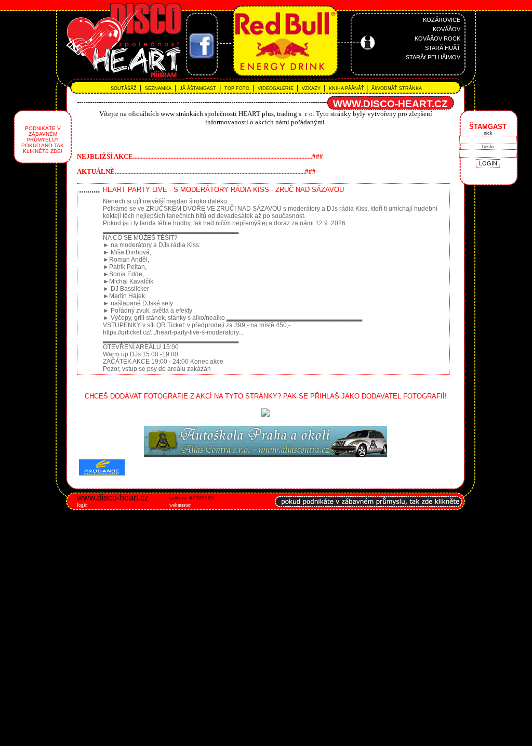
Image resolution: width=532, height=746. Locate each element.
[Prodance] (265, 455)
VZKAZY (312, 88)
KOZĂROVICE (441, 20)
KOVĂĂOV (446, 29)
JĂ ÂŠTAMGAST (198, 88)
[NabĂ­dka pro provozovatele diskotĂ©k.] (369, 513)
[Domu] (98, 78)
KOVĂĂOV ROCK (437, 38)
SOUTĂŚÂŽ (125, 88)
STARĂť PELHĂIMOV (433, 57)
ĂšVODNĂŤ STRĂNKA (396, 88)
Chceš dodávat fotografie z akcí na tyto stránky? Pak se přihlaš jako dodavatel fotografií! (266, 396)
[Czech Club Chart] (265, 414)
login (82, 505)
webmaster (180, 505)
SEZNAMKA (159, 88)
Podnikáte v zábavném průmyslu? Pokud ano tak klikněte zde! (42, 139)
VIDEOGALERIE (276, 88)
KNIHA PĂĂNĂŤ (345, 88)
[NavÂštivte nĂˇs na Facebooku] (202, 56)
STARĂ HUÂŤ (442, 48)
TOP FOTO (237, 88)
